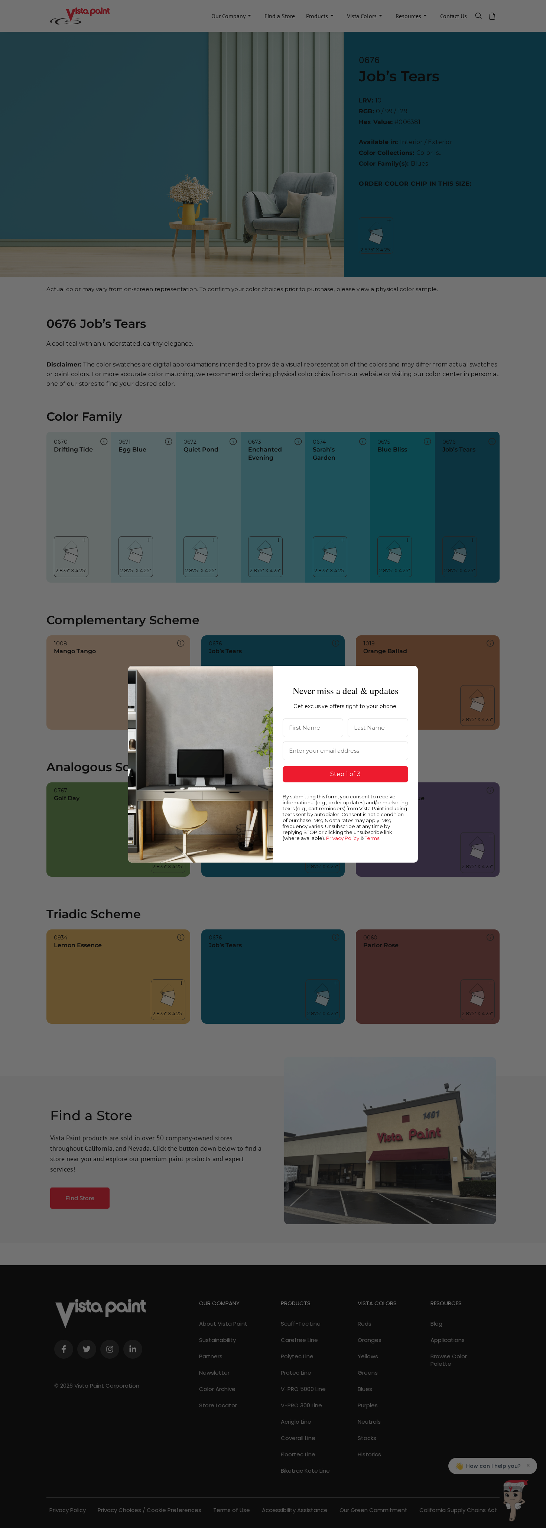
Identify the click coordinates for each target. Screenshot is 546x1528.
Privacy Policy (342, 838)
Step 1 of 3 (345, 774)
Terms (372, 838)
